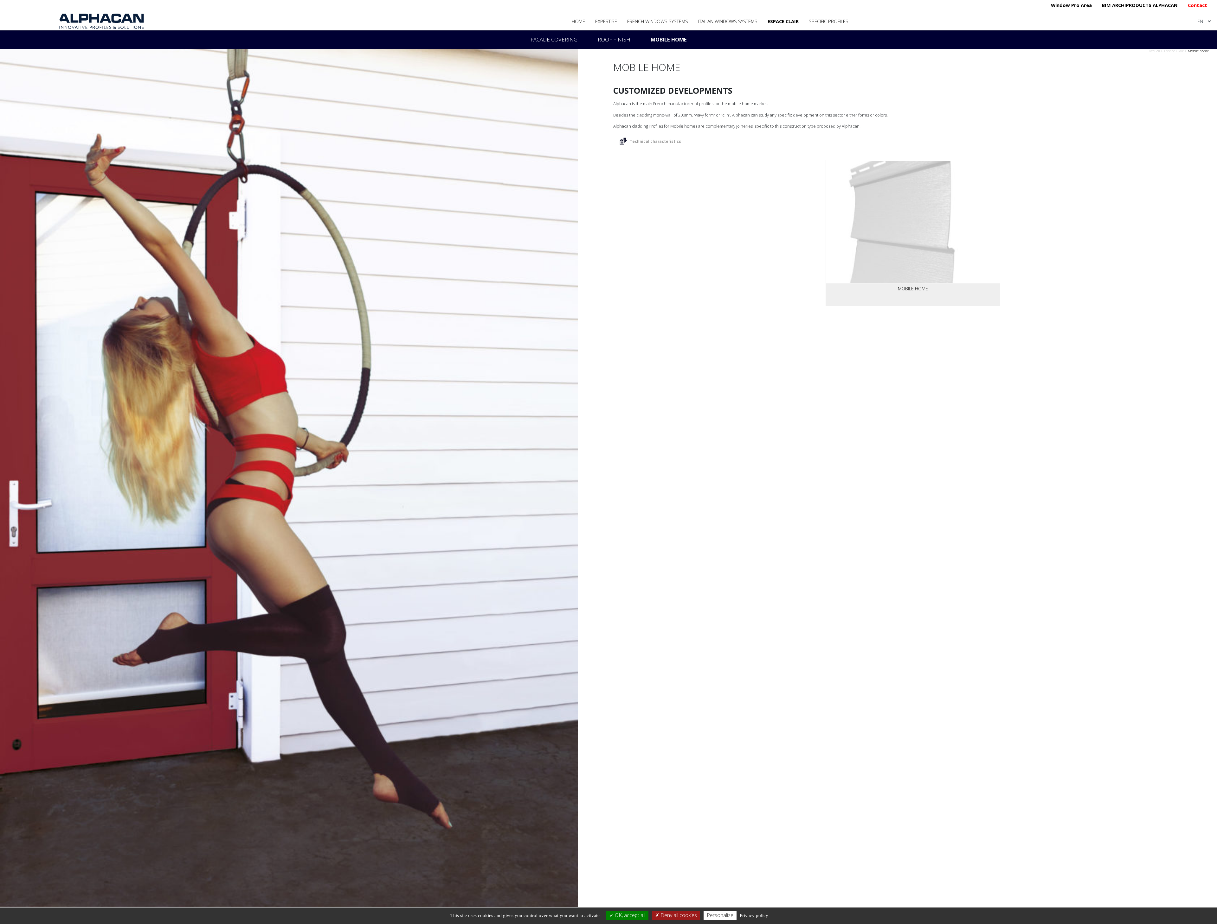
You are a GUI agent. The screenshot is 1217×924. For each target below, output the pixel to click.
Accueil (1154, 50)
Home (578, 21)
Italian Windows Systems (727, 21)
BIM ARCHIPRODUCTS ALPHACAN (1140, 5)
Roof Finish (614, 39)
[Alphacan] (101, 21)
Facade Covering (554, 39)
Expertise (606, 21)
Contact (1197, 5)
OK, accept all (629, 915)
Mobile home (669, 39)
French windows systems (657, 21)
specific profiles (828, 21)
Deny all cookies (678, 915)
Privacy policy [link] (754, 915)
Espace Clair (783, 21)
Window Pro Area (1071, 5)
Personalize (720, 915)
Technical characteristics (655, 141)
